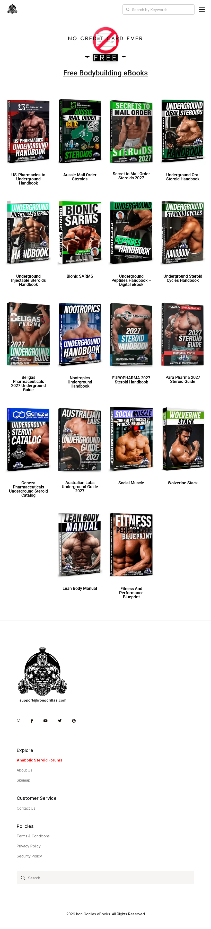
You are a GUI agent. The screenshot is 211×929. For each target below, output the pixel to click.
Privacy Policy (29, 846)
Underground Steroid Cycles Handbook (182, 278)
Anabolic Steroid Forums (40, 760)
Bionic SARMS (80, 276)
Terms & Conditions (33, 836)
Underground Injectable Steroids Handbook (28, 280)
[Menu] (202, 9)
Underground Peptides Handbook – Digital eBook (131, 280)
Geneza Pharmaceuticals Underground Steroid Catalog (28, 489)
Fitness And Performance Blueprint (131, 592)
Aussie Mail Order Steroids (79, 176)
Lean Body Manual (80, 588)
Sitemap (23, 780)
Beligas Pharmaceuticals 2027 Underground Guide (28, 383)
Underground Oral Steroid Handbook (182, 176)
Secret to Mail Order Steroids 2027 (131, 175)
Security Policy (29, 856)
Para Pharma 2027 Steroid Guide (182, 379)
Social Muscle (131, 482)
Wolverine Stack (183, 482)
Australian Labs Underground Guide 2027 (80, 486)
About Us (24, 770)
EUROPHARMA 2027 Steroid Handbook (131, 379)
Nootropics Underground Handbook (80, 382)
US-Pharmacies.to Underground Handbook (28, 179)
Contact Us (26, 808)
